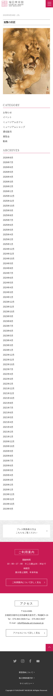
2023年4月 (8, 340)
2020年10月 (8, 446)
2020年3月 (8, 480)
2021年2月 (8, 431)
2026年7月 (8, 162)
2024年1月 (8, 297)
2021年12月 (8, 388)
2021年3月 (8, 427)
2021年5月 (8, 417)
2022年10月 (8, 364)
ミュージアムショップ (14, 127)
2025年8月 (8, 215)
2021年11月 (8, 393)
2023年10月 (8, 311)
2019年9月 (8, 508)
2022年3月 (8, 379)
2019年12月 (8, 494)
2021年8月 (8, 403)
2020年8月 (8, 456)
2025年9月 (8, 210)
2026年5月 (8, 172)
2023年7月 (8, 326)
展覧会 (6, 136)
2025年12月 (8, 196)
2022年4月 (8, 374)
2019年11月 (8, 499)
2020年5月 (8, 470)
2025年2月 (8, 239)
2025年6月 (8, 225)
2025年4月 (8, 234)
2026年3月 (8, 181)
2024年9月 (8, 263)
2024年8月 (8, 268)
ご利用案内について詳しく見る (26, 582)
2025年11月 (8, 201)
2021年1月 (8, 436)
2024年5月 (8, 282)
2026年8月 (8, 157)
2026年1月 (8, 191)
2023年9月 (8, 316)
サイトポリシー (26, 683)
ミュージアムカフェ (13, 122)
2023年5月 (8, 335)
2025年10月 (8, 205)
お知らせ (7, 112)
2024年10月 (8, 258)
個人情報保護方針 (26, 678)
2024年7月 (8, 273)
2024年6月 (8, 277)
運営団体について (26, 672)
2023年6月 (8, 330)
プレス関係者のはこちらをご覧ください (26, 531)
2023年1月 (8, 350)
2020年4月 (8, 475)
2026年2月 (8, 186)
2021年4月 (8, 422)
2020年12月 (8, 441)
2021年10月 (8, 398)
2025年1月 (8, 244)
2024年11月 (8, 253)
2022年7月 (8, 369)
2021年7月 (8, 407)
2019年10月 (8, 504)
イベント (7, 117)
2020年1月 (8, 489)
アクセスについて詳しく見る (26, 633)
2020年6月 (8, 465)
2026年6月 (8, 167)
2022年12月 (8, 355)
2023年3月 (8, 345)
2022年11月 (8, 359)
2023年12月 (8, 302)
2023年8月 (8, 321)
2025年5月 (8, 230)
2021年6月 (8, 412)
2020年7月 (8, 460)
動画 (5, 141)
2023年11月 (8, 306)
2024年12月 (8, 249)
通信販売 (7, 131)
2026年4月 (8, 177)
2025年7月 (8, 220)
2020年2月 (8, 484)
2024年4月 (8, 287)
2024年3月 (8, 292)
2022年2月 (8, 383)
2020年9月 (8, 451)
